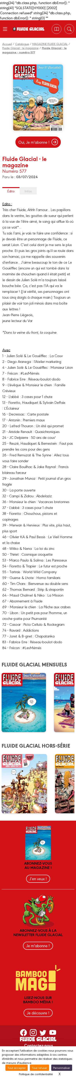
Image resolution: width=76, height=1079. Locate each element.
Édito (11, 191)
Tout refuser (39, 1068)
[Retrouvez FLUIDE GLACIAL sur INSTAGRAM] (33, 1032)
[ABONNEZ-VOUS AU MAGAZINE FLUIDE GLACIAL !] (56, 29)
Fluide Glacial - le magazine (20, 48)
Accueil (7, 44)
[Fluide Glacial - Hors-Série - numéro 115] (27, 783)
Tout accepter (16, 1068)
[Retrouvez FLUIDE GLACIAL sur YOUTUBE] (52, 1032)
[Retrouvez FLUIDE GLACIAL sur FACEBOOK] (23, 1032)
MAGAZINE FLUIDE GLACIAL (50, 44)
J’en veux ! (38, 878)
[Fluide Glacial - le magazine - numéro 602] (26, 702)
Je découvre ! (38, 1012)
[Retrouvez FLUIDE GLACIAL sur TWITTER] (43, 1032)
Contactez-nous (38, 1045)
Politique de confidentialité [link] (36, 1074)
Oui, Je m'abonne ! (33, 142)
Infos (28, 191)
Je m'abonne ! (38, 945)
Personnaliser (61, 1068)
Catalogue (22, 44)
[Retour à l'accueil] (30, 29)
